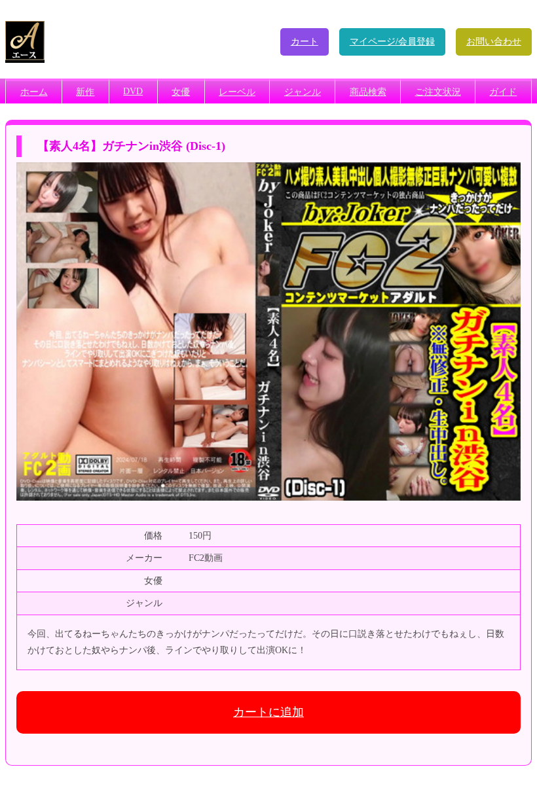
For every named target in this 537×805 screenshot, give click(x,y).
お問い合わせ (493, 41)
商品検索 (368, 92)
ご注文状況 (438, 92)
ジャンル (302, 92)
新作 (85, 92)
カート (304, 41)
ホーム (34, 92)
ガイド (503, 92)
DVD (133, 91)
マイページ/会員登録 (392, 41)
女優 (181, 92)
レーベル (237, 92)
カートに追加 (268, 712)
